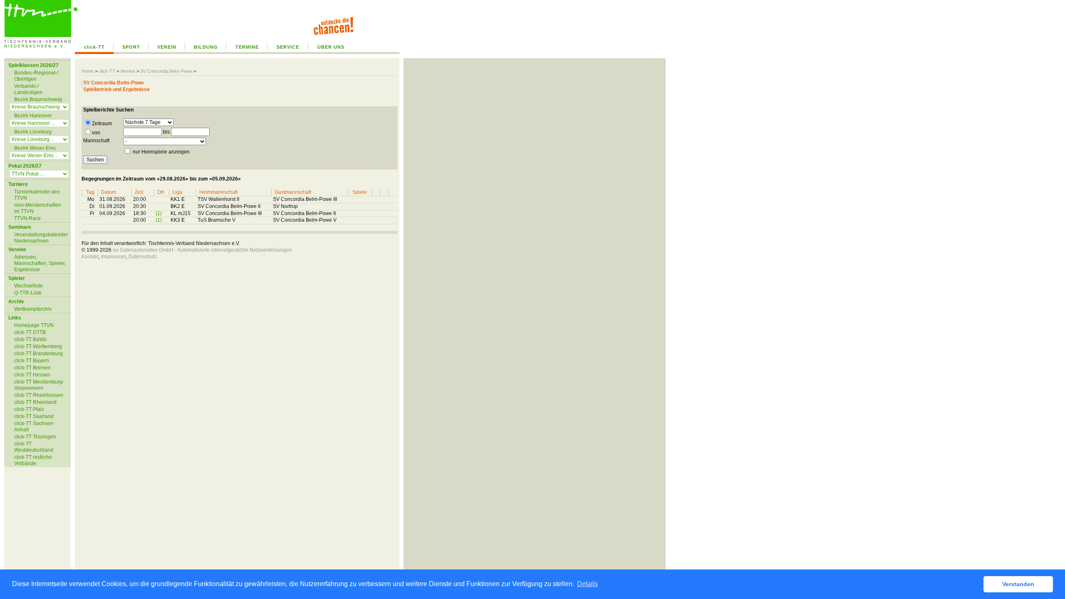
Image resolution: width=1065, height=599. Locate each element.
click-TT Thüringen (35, 437)
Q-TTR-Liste (28, 293)
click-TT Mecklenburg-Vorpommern (39, 385)
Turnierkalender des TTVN (37, 195)
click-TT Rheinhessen (38, 395)
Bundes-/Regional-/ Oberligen (36, 76)
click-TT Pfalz (29, 409)
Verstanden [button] (1018, 584)
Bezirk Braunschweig (38, 99)
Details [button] (587, 583)
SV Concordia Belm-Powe (166, 71)
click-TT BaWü (30, 339)
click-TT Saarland (34, 416)
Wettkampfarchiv (33, 309)
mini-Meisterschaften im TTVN (37, 208)
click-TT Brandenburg (38, 353)
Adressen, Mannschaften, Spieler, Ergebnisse (40, 263)
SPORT (131, 47)
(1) (159, 213)
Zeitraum (102, 123)
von (96, 133)
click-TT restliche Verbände (33, 460)
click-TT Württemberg (38, 346)
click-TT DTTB (30, 332)
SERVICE (288, 47)
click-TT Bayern (31, 361)
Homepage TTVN (34, 325)
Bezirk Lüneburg (33, 132)
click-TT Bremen (32, 368)
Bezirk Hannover (33, 116)
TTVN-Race (27, 218)
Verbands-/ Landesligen (28, 89)
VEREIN (166, 47)
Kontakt (90, 257)
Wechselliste (28, 286)
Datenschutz (143, 257)
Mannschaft (96, 141)
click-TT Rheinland (35, 402)
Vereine (127, 71)
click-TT (94, 47)
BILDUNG (206, 47)
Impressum (113, 257)
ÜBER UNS (330, 47)
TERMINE (247, 47)
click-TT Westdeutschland (33, 447)
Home (88, 71)
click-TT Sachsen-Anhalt (34, 427)
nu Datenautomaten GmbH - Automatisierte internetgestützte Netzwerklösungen (202, 250)
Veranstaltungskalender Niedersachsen (41, 238)
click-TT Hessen (32, 375)
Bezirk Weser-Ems (35, 148)
